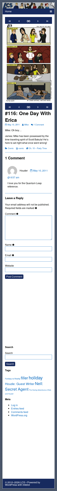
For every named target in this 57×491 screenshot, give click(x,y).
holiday (36, 377)
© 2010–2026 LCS (15, 482)
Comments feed (19, 412)
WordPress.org (19, 415)
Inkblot (26, 484)
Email (10, 255)
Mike (26, 124)
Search (9, 353)
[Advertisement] (28, 314)
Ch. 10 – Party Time (38, 148)
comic (21, 148)
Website (9, 265)
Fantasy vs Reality (12, 378)
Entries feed (17, 408)
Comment (12, 213)
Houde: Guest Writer (19, 383)
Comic (11, 148)
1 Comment (39, 124)
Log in (14, 405)
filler (24, 377)
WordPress (11, 484)
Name (10, 244)
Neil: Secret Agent (24, 386)
